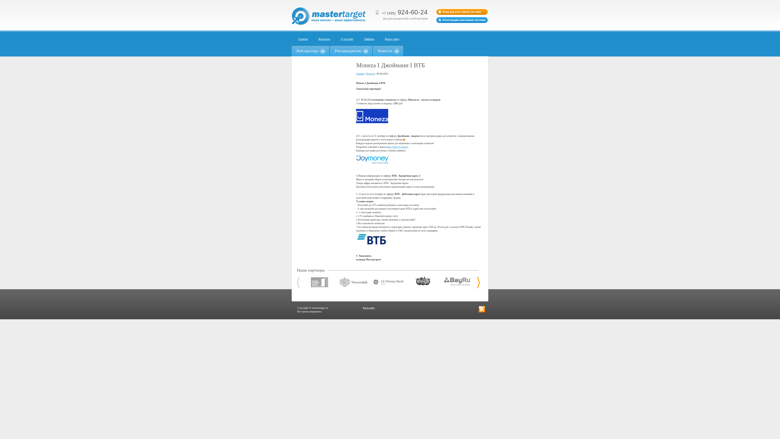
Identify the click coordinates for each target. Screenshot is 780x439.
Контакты (324, 39)
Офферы (369, 39)
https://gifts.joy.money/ (397, 147)
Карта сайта (392, 39)
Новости (370, 73)
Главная (303, 39)
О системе (347, 39)
